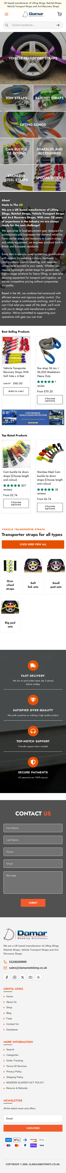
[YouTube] (30, 977)
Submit (33, 903)
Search (10, 1049)
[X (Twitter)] (22, 977)
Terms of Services (16, 1066)
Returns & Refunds (16, 1088)
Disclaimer (12, 1029)
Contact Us (12, 1024)
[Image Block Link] (33, 417)
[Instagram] (14, 977)
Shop (9, 1007)
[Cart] (59, 14)
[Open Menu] (7, 14)
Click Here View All (33, 544)
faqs (9, 1018)
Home (9, 996)
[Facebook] (7, 977)
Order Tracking (14, 1060)
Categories (12, 1055)
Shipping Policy (14, 1077)
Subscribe (33, 1128)
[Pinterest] (38, 977)
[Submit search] (58, 25)
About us (11, 1002)
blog (8, 1013)
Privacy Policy (14, 1071)
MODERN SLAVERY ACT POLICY (25, 1082)
